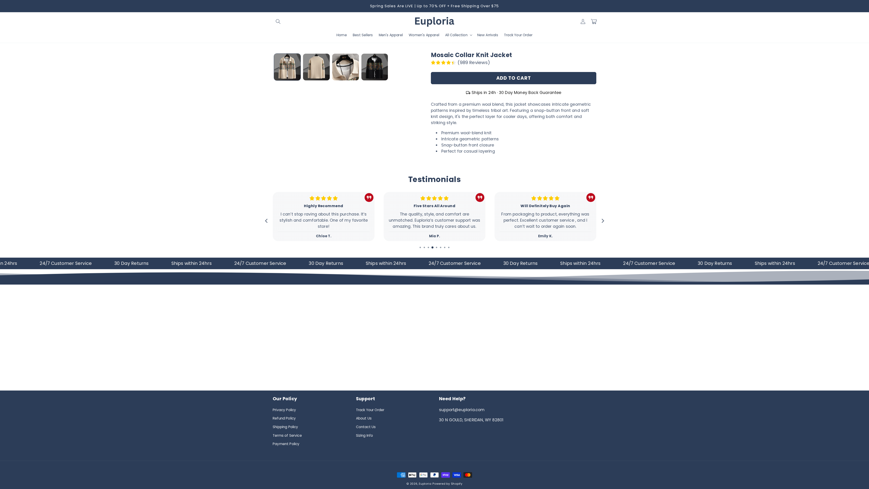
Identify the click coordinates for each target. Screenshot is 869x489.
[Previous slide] (266, 220)
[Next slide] (602, 220)
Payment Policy (286, 443)
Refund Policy (284, 418)
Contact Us (366, 426)
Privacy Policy (284, 410)
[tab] (420, 247)
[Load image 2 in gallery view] (316, 67)
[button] (278, 21)
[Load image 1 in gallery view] (287, 67)
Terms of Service (287, 435)
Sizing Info (364, 435)
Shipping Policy (285, 426)
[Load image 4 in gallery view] (374, 67)
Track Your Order (370, 410)
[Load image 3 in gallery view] (345, 67)
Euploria (425, 484)
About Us (364, 418)
